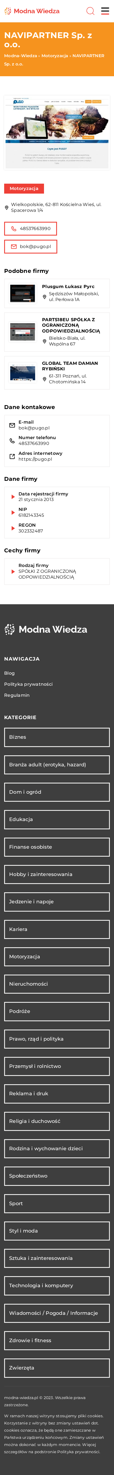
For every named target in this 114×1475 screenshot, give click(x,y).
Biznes (17, 737)
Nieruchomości (28, 984)
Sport (16, 1203)
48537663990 (35, 228)
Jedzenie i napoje (31, 902)
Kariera (18, 929)
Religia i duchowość (34, 1121)
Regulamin (17, 695)
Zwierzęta (21, 1368)
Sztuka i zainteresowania (41, 1258)
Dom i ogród (25, 792)
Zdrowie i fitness (30, 1340)
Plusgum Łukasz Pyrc (68, 286)
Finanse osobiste (30, 847)
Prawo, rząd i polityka (36, 1039)
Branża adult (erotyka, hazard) (47, 765)
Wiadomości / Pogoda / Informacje (53, 1313)
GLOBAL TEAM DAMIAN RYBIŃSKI (70, 366)
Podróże (19, 1011)
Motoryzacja (24, 188)
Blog (9, 673)
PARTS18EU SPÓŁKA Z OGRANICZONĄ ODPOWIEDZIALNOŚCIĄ (71, 325)
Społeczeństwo (28, 1176)
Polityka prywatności (28, 684)
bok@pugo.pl (35, 246)
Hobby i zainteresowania (40, 874)
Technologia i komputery (41, 1286)
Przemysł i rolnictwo (35, 1066)
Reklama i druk (28, 1094)
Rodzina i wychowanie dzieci (46, 1149)
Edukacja (21, 819)
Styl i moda (23, 1231)
